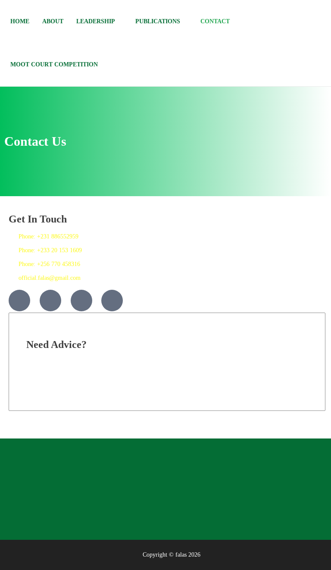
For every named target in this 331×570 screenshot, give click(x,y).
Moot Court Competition (54, 64)
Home (19, 21)
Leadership (95, 21)
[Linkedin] (112, 300)
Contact (215, 21)
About (52, 21)
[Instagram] (81, 300)
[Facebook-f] (19, 300)
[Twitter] (50, 300)
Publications (157, 21)
